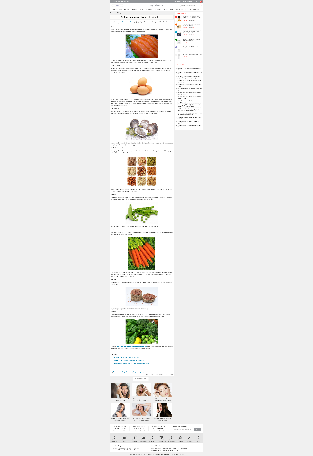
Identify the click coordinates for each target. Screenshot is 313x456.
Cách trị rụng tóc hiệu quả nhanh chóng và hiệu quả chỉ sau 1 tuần (141, 399)
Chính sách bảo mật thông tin (170, 450)
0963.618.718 (121, 1)
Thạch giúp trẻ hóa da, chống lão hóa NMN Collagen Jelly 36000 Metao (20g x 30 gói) (192, 17)
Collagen (180, 441)
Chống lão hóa (143, 441)
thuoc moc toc (117, 372)
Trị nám (124, 441)
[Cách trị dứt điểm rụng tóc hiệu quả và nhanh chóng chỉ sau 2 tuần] (141, 410)
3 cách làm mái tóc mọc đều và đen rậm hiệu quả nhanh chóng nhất (163, 399)
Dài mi (198, 441)
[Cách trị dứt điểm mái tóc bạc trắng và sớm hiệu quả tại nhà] (120, 410)
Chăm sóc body (162, 441)
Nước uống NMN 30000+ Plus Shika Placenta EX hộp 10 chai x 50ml (191, 32)
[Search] (200, 5)
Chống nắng (114, 441)
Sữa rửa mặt (152, 441)
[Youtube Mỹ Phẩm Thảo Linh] (196, 446)
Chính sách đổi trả (182, 448)
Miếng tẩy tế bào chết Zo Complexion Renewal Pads (191, 47)
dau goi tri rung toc (127, 372)
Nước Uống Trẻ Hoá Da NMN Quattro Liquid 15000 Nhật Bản (191, 24)
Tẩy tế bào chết (171, 441)
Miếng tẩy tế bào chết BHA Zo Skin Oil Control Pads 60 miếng (192, 40)
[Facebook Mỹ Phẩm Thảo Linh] (193, 446)
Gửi (197, 429)
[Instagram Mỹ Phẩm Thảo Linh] (199, 446)
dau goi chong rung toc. (139, 372)
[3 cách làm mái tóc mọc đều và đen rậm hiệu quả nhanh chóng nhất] (162, 390)
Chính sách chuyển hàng (169, 448)
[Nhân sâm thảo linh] (156, 5)
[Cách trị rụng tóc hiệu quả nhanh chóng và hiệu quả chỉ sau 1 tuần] (141, 390)
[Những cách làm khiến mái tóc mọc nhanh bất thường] (162, 410)
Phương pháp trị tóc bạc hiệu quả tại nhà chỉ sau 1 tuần (120, 399)
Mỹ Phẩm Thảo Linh (138, 454)
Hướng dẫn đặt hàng (156, 448)
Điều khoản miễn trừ (156, 450)
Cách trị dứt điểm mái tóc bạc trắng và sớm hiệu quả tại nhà (120, 419)
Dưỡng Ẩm (149, 9)
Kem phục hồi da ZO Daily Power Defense (192, 54)
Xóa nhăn (134, 441)
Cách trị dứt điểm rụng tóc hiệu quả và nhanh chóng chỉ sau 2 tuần (141, 419)
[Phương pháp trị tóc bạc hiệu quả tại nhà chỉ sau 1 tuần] (120, 390)
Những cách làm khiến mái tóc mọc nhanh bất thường (163, 419)
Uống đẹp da (189, 441)
